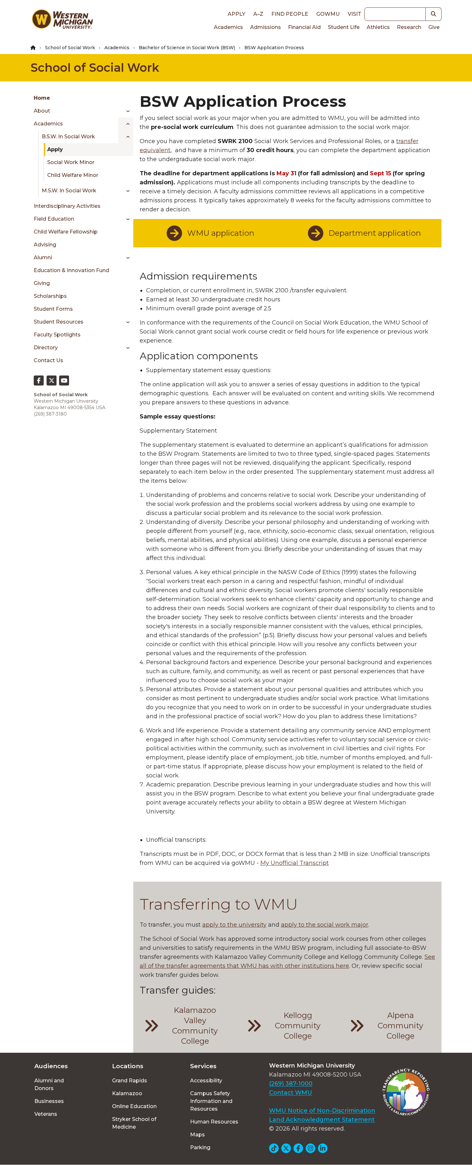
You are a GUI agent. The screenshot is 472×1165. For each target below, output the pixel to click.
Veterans (45, 1114)
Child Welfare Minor (72, 175)
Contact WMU (290, 1092)
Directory (46, 347)
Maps (197, 1135)
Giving (42, 283)
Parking (200, 1147)
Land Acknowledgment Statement (322, 1119)
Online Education (134, 1106)
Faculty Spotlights (57, 335)
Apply (236, 14)
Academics (228, 27)
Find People (289, 14)
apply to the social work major (324, 924)
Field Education (54, 219)
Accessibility (206, 1081)
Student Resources (58, 322)
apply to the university (234, 924)
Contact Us (48, 360)
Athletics (378, 27)
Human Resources (214, 1122)
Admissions (265, 27)
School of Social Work (70, 47)
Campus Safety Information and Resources (211, 1101)
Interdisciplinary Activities (67, 206)
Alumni (43, 257)
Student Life (344, 27)
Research (409, 27)
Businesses (49, 1101)
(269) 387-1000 (290, 1083)
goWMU (328, 14)
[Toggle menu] (125, 111)
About (42, 111)
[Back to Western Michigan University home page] (62, 20)
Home (42, 98)
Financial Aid (304, 27)
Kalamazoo (127, 1093)
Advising (45, 245)
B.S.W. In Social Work (68, 136)
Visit (354, 14)
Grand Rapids (129, 1081)
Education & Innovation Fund (71, 270)
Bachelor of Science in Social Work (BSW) (187, 47)
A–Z (258, 14)
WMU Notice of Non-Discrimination (322, 1110)
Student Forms (53, 309)
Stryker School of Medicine (134, 1123)
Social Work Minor (70, 162)
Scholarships (50, 296)
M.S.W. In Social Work (69, 191)
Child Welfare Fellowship (66, 232)
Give (434, 27)
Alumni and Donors (49, 1084)
